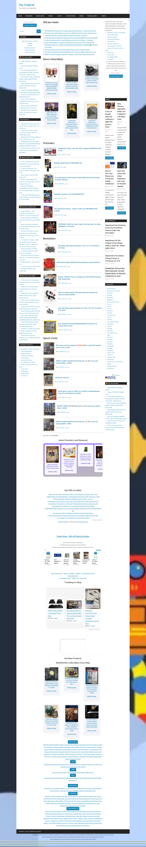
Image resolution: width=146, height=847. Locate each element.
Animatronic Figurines (75, 754)
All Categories (75, 745)
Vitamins (80, 749)
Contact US (24, 375)
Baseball (109, 295)
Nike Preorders (54, 791)
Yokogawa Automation (72, 803)
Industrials (110, 330)
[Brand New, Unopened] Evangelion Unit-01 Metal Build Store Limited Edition (29, 338)
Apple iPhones (70, 778)
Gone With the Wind (113, 322)
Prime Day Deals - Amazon (59, 811)
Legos (59, 16)
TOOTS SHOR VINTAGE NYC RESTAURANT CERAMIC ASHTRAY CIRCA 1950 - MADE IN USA (29, 73)
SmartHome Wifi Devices (89, 752)
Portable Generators (62, 823)
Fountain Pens (111, 315)
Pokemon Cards (94, 754)
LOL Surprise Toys (112, 333)
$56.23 (60, 215)
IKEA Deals (81, 823)
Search (103, 16)
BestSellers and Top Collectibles (30, 349)
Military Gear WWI (95, 821)
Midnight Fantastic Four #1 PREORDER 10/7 (69, 194)
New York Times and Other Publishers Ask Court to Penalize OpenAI (121, 178)
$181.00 (63, 412)
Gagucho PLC (73, 806)
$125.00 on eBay (71, 687)
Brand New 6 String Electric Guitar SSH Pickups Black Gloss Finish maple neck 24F (73, 501)
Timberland (62, 791)
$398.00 (61, 184)
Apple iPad (62, 778)
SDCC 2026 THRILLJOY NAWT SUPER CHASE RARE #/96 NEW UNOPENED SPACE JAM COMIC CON (29, 318)
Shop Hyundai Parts (85, 799)
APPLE (73, 775)
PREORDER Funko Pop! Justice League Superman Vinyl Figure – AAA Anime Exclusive (70, 31)
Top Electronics (94, 749)
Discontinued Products (57, 814)
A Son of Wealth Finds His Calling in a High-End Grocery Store (109, 119)
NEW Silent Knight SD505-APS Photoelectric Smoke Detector (78, 262)
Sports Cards (110, 353)
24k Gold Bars (75, 747)
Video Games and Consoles (115, 361)
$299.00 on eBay (51, 123)
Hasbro (109, 326)
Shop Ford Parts (52, 799)
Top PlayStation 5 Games (28, 362)
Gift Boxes (75, 764)
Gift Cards (68, 764)
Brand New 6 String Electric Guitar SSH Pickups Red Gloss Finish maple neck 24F (73, 504)
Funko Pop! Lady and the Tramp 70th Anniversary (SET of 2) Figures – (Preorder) (69, 40)
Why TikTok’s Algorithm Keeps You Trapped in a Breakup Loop (121, 111)
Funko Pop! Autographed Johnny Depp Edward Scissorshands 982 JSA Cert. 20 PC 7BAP (29, 197)
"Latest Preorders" (63, 522)
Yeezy (94, 791)
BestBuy (71, 573)
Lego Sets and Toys (56, 756)
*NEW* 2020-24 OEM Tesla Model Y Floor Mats (55, 613)
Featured (67, 745)
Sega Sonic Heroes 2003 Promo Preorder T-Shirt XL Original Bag (52, 466)
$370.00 (64, 230)
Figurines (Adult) (76, 759)
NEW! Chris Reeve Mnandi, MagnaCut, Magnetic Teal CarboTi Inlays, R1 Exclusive (69, 54)
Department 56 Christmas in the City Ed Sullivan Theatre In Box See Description (29, 126)
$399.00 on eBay (51, 93)
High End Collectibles (28, 276)
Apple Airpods (54, 778)
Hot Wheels (89, 756)
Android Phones (77, 814)
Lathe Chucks (51, 801)
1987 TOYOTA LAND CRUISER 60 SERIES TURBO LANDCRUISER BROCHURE (29, 79)
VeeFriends (110, 359)
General (109, 319)
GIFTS (73, 761)
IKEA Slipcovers (90, 823)
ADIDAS (99, 788)
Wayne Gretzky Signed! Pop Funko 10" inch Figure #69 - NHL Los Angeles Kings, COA (29, 182)
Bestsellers (39, 16)
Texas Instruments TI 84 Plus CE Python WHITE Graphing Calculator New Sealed (92, 689)
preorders (110, 342)
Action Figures (70, 16)
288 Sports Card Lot (62, 378)
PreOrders (28, 16)
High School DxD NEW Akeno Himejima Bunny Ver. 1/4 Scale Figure (28, 289)
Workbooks (60, 816)
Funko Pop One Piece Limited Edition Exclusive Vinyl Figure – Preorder (66, 35)
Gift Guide (62, 764)
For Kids (72, 767)
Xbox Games (71, 772)
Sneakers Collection (26, 360)
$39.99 (64, 154)
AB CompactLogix (79, 801)
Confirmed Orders (71, 788)
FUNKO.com (75, 578)
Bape (90, 791)
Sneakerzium (81, 788)
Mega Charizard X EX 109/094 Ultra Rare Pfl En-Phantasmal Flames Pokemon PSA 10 (29, 227)
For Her (80, 764)
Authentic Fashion (90, 788)
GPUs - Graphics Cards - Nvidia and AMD (86, 818)
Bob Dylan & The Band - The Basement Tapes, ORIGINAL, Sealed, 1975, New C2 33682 (71, 726)
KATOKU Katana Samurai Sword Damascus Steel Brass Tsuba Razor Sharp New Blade (91, 723)
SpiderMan (110, 350)
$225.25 (64, 299)
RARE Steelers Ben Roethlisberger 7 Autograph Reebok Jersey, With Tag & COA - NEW (73, 497)
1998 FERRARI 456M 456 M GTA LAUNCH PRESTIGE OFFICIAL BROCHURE (29, 86)
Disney (109, 306)
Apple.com (83, 578)
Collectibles (58, 749)
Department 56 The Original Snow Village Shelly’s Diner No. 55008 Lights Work (28, 133)
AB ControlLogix (69, 801)
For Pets (77, 767)
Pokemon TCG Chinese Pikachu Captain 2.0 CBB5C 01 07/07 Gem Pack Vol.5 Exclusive (71, 33)
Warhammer (110, 368)
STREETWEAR (73, 785)
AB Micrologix (89, 801)
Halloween (110, 324)
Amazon (65, 573)
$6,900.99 (65, 330)
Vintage (64, 749)
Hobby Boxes (68, 814)
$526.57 (64, 314)
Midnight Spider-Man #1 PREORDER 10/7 (68, 163)
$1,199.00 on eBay (52, 691)
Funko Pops (86, 754)
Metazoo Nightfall (68, 756)
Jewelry (69, 825)
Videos (109, 364)
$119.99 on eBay (91, 730)
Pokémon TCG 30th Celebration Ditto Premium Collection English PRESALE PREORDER (69, 463)
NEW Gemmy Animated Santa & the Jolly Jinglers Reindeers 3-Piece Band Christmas (29, 302)
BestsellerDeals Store (56, 818)
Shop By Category (26, 353)
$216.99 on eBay (71, 734)
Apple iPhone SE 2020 (91, 778)
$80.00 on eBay (51, 728)
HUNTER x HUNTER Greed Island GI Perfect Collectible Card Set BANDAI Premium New (29, 331)
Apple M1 (47, 778)
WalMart (78, 573)
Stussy (86, 791)
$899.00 (62, 351)
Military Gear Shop (83, 821)
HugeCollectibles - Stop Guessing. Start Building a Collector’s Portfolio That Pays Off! (29, 213)
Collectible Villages (81, 816)
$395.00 (62, 266)
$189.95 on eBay (69, 470)
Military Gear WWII (49, 823)
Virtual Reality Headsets (57, 752)
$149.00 (62, 367)
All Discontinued (84, 745)
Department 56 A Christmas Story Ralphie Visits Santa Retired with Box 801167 (29, 150)
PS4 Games (55, 772)
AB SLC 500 (49, 803)
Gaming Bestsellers (26, 351)
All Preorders (93, 745)
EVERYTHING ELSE (73, 808)
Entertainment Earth (88, 573)
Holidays (109, 328)
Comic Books (25, 358)
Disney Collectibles (80, 756)
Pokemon (110, 339)
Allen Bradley (60, 801)
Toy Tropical (26, 4)
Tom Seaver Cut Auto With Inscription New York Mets (73, 518)
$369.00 (64, 283)
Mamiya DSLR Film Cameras (68, 821)
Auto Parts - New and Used (88, 747)
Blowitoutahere (68, 818)
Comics (81, 16)
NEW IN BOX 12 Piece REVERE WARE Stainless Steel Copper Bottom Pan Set (28, 296)
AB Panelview (98, 801)
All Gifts (83, 767)
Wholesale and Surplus (86, 811)
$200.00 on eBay (52, 471)
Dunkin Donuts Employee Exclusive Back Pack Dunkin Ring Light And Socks (28, 101)
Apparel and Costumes (113, 291)
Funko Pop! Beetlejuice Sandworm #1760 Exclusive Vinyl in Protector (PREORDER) (69, 42)
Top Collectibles (26, 57)
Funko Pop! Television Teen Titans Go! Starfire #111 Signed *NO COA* (29, 171)
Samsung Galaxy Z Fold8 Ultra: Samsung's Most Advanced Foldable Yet (29, 220)
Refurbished (110, 346)
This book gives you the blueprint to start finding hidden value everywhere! (29, 269)
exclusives (110, 311)
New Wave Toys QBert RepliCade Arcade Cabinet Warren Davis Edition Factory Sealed (51, 116)
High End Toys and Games (73, 752)
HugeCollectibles (73, 576)
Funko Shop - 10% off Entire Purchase (73, 536)
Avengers (110, 293)
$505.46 (64, 252)
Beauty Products (72, 749)
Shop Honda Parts (66, 796)
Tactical (109, 355)
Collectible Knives (69, 816)
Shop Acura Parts (78, 796)
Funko (50, 16)
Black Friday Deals (73, 811)
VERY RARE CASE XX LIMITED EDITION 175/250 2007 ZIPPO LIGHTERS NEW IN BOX (28, 324)
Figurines (68, 759)
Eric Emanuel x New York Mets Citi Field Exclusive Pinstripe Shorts (73, 513)
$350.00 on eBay (71, 91)
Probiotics (86, 749)
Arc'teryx (69, 791)
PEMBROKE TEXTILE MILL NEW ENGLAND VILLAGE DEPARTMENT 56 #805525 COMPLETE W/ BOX (29, 144)
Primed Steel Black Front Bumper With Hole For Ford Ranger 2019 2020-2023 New (73, 515)
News (108, 99)
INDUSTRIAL (72, 793)
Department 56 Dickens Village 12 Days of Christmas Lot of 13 (114, 258)
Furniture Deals (73, 823)
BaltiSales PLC (83, 803)
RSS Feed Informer (82, 522)
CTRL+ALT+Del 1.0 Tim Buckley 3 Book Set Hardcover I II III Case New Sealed (29, 282)
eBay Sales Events (56, 573)
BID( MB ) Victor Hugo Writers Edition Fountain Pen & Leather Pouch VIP (28, 112)
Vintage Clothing (112, 366)
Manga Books (97, 756)
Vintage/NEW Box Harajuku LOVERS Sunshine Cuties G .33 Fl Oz (73, 499)
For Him (95, 764)
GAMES (73, 769)
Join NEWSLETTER (112, 57)
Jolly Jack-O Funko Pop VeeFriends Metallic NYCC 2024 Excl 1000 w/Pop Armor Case (70, 52)
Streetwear (47, 788)
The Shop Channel (64, 578)
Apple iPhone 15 (79, 778)
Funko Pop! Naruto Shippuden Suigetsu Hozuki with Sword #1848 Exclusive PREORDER (71, 38)
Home (20, 16)
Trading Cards (92, 16)
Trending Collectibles (27, 356)
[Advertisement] (94, 7)
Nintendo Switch (80, 772)
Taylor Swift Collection (89, 814)
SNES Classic (89, 772)
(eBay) (56, 618)
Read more (109, 158)
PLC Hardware (81, 806)
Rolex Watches (76, 825)
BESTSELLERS (73, 742)
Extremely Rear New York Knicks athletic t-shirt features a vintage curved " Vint (73, 494)
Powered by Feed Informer (97, 519)
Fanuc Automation (59, 803)
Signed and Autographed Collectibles (59, 747)
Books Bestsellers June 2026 (29, 248)
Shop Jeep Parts (88, 796)
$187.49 (60, 198)
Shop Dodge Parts (62, 799)
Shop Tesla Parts (73, 799)
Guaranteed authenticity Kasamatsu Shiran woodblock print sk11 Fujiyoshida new (92, 124)
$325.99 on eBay (71, 133)
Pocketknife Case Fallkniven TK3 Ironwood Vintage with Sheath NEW (73, 506)
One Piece (110, 337)
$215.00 (61, 382)
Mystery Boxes (64, 754)
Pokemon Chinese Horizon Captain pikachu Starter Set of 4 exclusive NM (67, 49)
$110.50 (64, 397)
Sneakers (109, 348)
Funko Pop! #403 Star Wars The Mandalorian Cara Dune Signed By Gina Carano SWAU (29, 164)
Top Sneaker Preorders (59, 788)
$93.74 (60, 167)
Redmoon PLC (92, 803)
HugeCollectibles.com (28, 207)
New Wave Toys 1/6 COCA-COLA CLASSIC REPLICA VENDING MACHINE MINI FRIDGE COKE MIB (51, 86)
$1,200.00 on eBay (92, 86)
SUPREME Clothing (78, 791)
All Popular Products (58, 745)
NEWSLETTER (25, 373)
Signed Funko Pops (27, 157)
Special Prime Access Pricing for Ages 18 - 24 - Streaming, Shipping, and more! (29, 258)
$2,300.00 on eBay (85, 463)
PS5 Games (63, 772)
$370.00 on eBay (102, 469)
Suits (68, 767)
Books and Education (113, 302)
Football (109, 313)
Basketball (110, 297)
